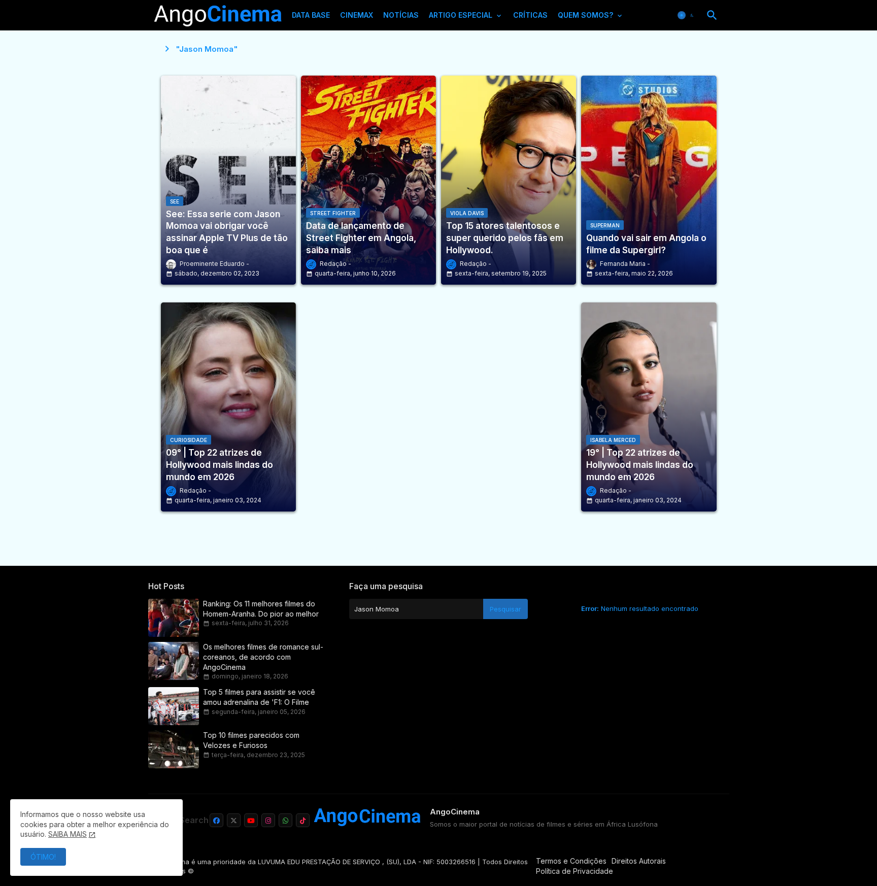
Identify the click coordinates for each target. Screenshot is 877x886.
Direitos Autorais (639, 861)
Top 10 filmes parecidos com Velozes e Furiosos (251, 740)
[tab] (311, 18)
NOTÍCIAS (401, 15)
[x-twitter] (234, 820)
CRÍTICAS (530, 15)
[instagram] (268, 820)
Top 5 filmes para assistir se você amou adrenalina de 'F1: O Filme (259, 697)
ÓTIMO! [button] (43, 857)
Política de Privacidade (574, 871)
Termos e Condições (571, 861)
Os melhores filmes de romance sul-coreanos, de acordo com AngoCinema (263, 656)
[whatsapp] (285, 820)
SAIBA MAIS (67, 834)
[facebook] (216, 820)
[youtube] (251, 820)
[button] (687, 15)
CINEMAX (356, 15)
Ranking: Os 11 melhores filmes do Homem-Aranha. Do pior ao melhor (261, 608)
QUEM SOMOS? (585, 15)
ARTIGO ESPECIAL (460, 15)
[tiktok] (303, 820)
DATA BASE (311, 15)
